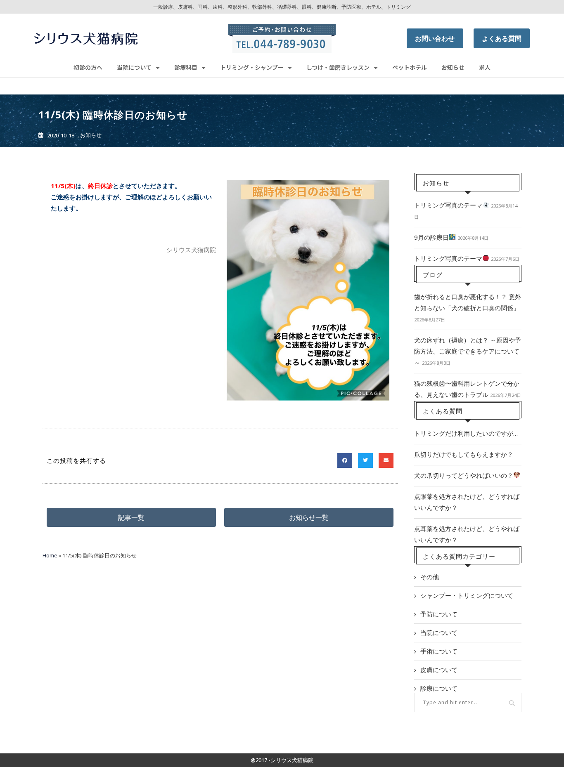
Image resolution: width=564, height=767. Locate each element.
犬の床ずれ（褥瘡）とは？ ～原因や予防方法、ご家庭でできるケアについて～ (467, 351)
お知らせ (452, 67)
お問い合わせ (435, 38)
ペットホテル (409, 67)
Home (50, 555)
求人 (485, 67)
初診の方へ (87, 67)
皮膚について (438, 670)
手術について (438, 651)
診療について (438, 688)
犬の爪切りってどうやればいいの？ (463, 475)
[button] (131, 517)
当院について (438, 632)
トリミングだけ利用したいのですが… (466, 433)
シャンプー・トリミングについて (466, 595)
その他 (429, 577)
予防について (438, 614)
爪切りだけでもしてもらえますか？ (463, 454)
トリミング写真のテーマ (448, 205)
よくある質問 (501, 38)
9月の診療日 (431, 237)
